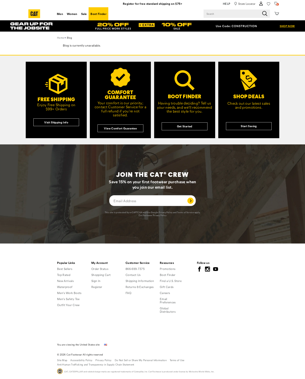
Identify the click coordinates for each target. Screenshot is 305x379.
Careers (165, 293)
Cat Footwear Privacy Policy (152, 215)
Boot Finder (98, 14)
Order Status (99, 269)
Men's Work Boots (69, 293)
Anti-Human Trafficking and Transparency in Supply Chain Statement (95, 364)
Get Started (184, 126)
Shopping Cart (101, 275)
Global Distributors (168, 310)
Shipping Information (140, 281)
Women (72, 14)
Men (60, 14)
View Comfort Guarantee (120, 128)
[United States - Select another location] (106, 344)
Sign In (95, 281)
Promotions (168, 269)
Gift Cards (167, 287)
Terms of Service (185, 212)
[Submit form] (190, 200)
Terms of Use (177, 360)
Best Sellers (64, 269)
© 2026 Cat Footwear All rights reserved (80, 354)
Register (96, 287)
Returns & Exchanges (140, 287)
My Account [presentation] (99, 263)
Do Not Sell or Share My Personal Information (141, 360)
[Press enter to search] (265, 14)
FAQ (128, 293)
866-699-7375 (135, 269)
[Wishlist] (268, 4)
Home (60, 37)
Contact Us (133, 275)
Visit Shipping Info (56, 122)
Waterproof (65, 287)
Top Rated (63, 275)
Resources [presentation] (167, 263)
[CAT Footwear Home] (34, 13)
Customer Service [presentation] (138, 263)
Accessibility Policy (81, 360)
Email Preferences (168, 300)
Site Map (62, 360)
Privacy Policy (165, 212)
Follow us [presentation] (203, 263)
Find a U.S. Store (171, 281)
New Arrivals (65, 281)
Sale (84, 14)
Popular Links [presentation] (66, 263)
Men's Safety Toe (68, 299)
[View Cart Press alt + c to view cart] (276, 14)
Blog (69, 37)
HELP (227, 4)
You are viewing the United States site (78, 344)
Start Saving (249, 126)
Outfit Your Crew (68, 305)
